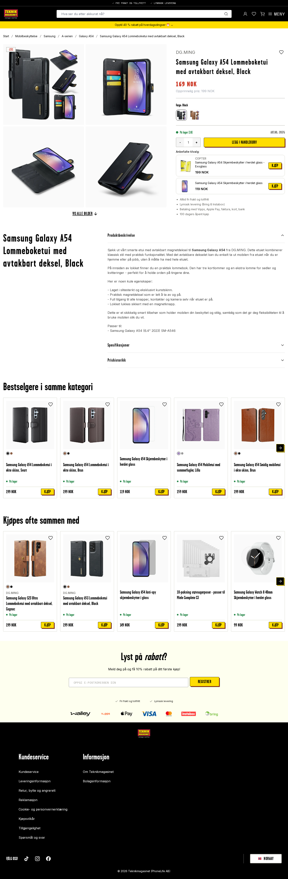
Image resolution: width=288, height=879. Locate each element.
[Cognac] (7, 586)
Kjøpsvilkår (27, 819)
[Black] (11, 586)
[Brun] (11, 453)
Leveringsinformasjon (35, 781)
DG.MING (185, 52)
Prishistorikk (117, 360)
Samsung (49, 36)
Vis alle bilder (82, 213)
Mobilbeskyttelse (26, 36)
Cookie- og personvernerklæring (43, 809)
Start (6, 36)
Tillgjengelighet (29, 828)
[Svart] (7, 453)
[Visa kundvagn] (262, 13)
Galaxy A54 (86, 36)
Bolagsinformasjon (96, 781)
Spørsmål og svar (32, 837)
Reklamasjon (28, 800)
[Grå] (182, 453)
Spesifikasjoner (119, 345)
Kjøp (275, 165)
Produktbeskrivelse (121, 235)
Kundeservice (29, 772)
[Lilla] (178, 453)
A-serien (67, 36)
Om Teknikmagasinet (98, 772)
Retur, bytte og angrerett (37, 790)
